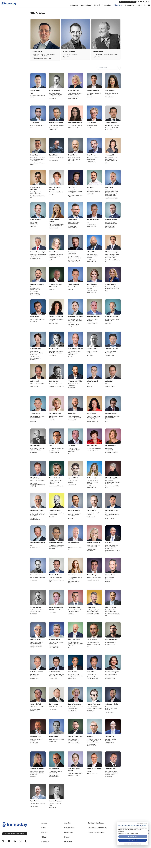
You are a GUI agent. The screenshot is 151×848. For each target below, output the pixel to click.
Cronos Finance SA (92, 323)
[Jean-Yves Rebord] (113, 339)
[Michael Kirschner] (113, 500)
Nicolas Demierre (36, 575)
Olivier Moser (68, 52)
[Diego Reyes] (75, 210)
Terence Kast (97, 52)
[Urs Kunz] (94, 726)
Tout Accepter (132, 840)
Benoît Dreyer (35, 155)
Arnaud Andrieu (111, 123)
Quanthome (33, 128)
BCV (69, 163)
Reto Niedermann (36, 672)
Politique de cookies (134, 833)
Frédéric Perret (73, 284)
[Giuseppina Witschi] (56, 307)
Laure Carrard (91, 413)
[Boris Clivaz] (56, 145)
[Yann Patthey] (38, 791)
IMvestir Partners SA (92, 421)
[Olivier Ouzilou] (38, 597)
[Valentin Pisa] (113, 726)
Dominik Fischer (111, 220)
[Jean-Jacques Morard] (75, 339)
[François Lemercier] (38, 274)
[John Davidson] (56, 371)
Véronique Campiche (37, 769)
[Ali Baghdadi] (38, 113)
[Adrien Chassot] (56, 80)
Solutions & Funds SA (74, 128)
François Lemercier (37, 284)
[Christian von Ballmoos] (38, 177)
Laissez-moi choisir (132, 836)
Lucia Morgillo (92, 446)
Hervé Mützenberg (93, 316)
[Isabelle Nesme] (38, 339)
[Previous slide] (32, 40)
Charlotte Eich (110, 155)
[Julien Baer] (113, 371)
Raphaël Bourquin (111, 639)
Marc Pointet (34, 478)
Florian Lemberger (111, 252)
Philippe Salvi (35, 639)
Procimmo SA (97, 57)
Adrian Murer (35, 90)
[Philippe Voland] (56, 630)
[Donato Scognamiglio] (38, 242)
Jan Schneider (54, 349)
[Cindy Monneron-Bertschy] (56, 177)
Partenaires (107, 5)
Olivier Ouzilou (35, 607)
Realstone (108, 323)
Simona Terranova (74, 704)
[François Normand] (56, 274)
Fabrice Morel (91, 252)
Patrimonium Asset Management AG (73, 97)
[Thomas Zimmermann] (75, 726)
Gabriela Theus (92, 284)
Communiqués (86, 5)
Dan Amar (90, 187)
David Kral (109, 187)
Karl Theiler (72, 413)
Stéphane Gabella (111, 704)
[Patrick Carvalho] (75, 597)
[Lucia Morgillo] (94, 436)
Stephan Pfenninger (94, 704)
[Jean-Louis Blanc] (94, 339)
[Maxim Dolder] (94, 500)
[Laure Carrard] (94, 403)
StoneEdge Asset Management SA (54, 451)
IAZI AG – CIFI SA (35, 258)
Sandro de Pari (35, 704)
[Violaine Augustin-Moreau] (75, 759)
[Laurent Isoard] (38, 436)
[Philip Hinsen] (94, 597)
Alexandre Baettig (93, 90)
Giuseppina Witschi (56, 316)
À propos (44, 823)
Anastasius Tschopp (56, 123)
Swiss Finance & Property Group (37, 96)
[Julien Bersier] (38, 403)
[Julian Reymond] (94, 371)
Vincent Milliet (54, 769)
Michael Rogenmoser (37, 543)
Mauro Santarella (74, 510)
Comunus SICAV (53, 323)
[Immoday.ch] (8, 4)
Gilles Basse (34, 316)
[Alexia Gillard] (113, 80)
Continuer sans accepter (142, 823)
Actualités (74, 5)
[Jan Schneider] (56, 339)
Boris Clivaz (53, 155)
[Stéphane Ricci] (38, 726)
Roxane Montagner (112, 672)
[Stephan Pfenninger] (94, 694)
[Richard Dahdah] (56, 662)
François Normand (55, 284)
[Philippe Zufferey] (75, 630)
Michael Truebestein (56, 543)
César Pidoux (91, 155)
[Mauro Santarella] (75, 500)
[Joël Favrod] (38, 371)
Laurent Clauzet (110, 413)
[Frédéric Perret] (75, 274)
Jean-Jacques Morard (75, 349)
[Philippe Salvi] (38, 630)
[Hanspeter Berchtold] (75, 307)
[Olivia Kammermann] (75, 565)
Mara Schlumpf (110, 446)
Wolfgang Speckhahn (94, 769)
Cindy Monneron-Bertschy (55, 188)
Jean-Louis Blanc (92, 349)
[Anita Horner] (94, 113)
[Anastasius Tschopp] (56, 113)
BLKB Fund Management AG (75, 548)
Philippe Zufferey (74, 639)
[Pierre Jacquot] (94, 630)
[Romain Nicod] (94, 662)
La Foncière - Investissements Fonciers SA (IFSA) (37, 484)
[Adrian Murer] (38, 80)
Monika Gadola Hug (93, 543)
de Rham (65, 57)
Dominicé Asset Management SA (72, 226)
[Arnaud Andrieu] (113, 113)
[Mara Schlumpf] (113, 436)
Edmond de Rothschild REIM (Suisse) (111, 128)
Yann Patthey (35, 801)
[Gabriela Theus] (94, 274)
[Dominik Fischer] (113, 210)
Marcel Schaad (54, 478)
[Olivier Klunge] (94, 565)
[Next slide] (119, 40)
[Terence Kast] (106, 34)
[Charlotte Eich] (113, 145)
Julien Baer (109, 381)
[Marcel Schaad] (56, 468)
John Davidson (54, 381)
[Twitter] (146, 1)
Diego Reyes (72, 220)
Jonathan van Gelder (75, 381)
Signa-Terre (52, 98)
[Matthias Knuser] (56, 500)
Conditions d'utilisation (96, 823)
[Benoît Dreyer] (38, 145)
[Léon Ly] (56, 436)
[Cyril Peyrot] (75, 177)
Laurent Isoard (35, 446)
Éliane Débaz (53, 252)
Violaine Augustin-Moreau (74, 770)
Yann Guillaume (110, 769)
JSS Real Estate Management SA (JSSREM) (35, 358)
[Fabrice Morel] (94, 242)
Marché (97, 5)
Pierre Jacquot (92, 639)
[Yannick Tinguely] (56, 791)
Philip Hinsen (91, 607)
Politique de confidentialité (97, 828)
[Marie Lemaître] (94, 468)
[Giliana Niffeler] (113, 274)
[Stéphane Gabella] (113, 694)
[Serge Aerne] (56, 694)
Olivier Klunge (92, 575)
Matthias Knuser (54, 510)
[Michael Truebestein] (56, 533)
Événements (129, 5)
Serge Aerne (53, 704)
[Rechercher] (145, 5)
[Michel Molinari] (75, 533)
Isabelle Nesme (35, 349)
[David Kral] (113, 177)
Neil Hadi (108, 543)
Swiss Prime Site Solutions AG (54, 128)
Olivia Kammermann (75, 575)
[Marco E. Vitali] (45, 34)
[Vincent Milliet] (56, 759)
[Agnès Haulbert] (75, 80)
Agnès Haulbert (73, 90)
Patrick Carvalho (74, 607)
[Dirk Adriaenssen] (94, 210)
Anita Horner (91, 123)
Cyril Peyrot (72, 187)
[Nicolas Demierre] (38, 565)
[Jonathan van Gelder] (75, 371)
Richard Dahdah (54, 672)
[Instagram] (138, 1)
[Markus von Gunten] (38, 500)
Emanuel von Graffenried (72, 253)
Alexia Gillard (110, 90)
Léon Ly (51, 446)
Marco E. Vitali (38, 52)
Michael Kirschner (111, 510)
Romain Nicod (91, 672)
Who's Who (118, 5)
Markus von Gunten (37, 510)
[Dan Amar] (94, 177)
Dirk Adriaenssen (93, 220)
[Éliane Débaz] (56, 242)
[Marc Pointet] (38, 468)
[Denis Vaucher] (38, 210)
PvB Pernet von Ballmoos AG (37, 196)
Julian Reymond (92, 381)
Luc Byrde (71, 446)
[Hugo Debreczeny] (113, 307)
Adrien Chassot (54, 90)
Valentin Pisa (109, 736)
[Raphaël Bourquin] (113, 630)
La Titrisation (45, 842)
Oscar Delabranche (56, 607)
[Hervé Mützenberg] (94, 307)
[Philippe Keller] (113, 597)
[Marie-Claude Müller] (113, 468)
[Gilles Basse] (38, 307)
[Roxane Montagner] (113, 662)
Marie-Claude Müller (112, 478)
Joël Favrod (34, 381)
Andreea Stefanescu (75, 123)
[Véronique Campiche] (38, 759)
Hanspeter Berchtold (75, 316)
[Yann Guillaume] (113, 759)
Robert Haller (72, 672)
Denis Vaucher (35, 220)
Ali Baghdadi (34, 123)
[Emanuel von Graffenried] (75, 242)
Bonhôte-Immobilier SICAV (73, 582)
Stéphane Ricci (35, 736)
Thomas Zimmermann (75, 736)
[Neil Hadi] (113, 533)
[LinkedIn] (149, 1)
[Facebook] (141, 1)
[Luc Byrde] (75, 436)
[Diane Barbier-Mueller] (56, 210)
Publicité (44, 837)
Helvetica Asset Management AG (91, 225)
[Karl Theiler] (75, 403)
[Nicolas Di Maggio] (56, 565)
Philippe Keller (110, 607)
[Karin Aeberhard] (56, 403)
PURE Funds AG (109, 518)
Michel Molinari (73, 543)
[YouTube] (143, 1)
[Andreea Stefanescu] (75, 113)
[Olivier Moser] (75, 34)
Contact (43, 828)
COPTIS (51, 194)
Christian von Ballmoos (35, 188)
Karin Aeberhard (55, 413)
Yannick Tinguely (55, 801)
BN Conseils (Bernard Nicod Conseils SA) (74, 261)
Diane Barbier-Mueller (54, 220)
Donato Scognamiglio (38, 252)
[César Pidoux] (94, 145)
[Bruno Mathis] (75, 145)
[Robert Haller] (75, 662)
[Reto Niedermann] (38, 662)
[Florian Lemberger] (113, 242)
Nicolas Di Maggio (55, 575)
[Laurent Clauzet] (113, 403)
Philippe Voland (54, 639)
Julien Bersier (35, 413)
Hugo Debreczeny (111, 316)
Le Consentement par (132, 844)
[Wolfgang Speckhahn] (94, 759)
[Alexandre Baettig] (94, 80)
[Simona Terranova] (75, 694)
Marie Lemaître (92, 478)
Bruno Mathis (72, 155)
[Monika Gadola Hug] (94, 533)
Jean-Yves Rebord (111, 349)
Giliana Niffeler (110, 284)
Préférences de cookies (96, 832)
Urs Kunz (90, 736)
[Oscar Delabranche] (56, 597)
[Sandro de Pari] (38, 694)
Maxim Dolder (91, 510)
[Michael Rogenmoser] (38, 533)
